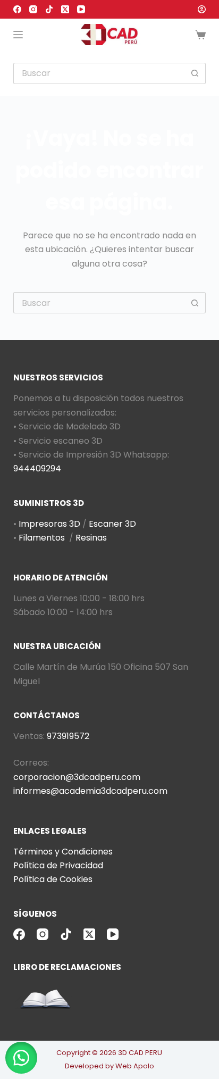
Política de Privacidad (58, 865)
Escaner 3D (112, 524)
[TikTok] (49, 9)
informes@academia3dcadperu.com (90, 791)
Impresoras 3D (49, 524)
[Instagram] (33, 9)
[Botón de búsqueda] (195, 73)
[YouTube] (81, 9)
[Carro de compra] (200, 34)
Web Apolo (134, 1066)
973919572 (68, 736)
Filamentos (42, 538)
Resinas (91, 538)
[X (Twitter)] (65, 9)
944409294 (37, 468)
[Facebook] (17, 9)
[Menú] (18, 34)
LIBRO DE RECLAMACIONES (67, 967)
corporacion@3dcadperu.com (76, 777)
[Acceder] (202, 9)
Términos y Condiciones (63, 851)
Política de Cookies (52, 879)
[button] (21, 1058)
